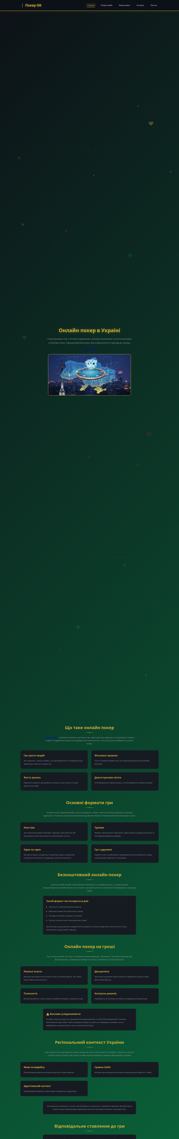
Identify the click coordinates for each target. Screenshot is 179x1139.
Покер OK (33, 5)
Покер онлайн (106, 5)
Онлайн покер (50, 737)
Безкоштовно (124, 5)
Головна (91, 5)
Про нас (154, 5)
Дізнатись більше (89, 349)
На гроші (140, 5)
